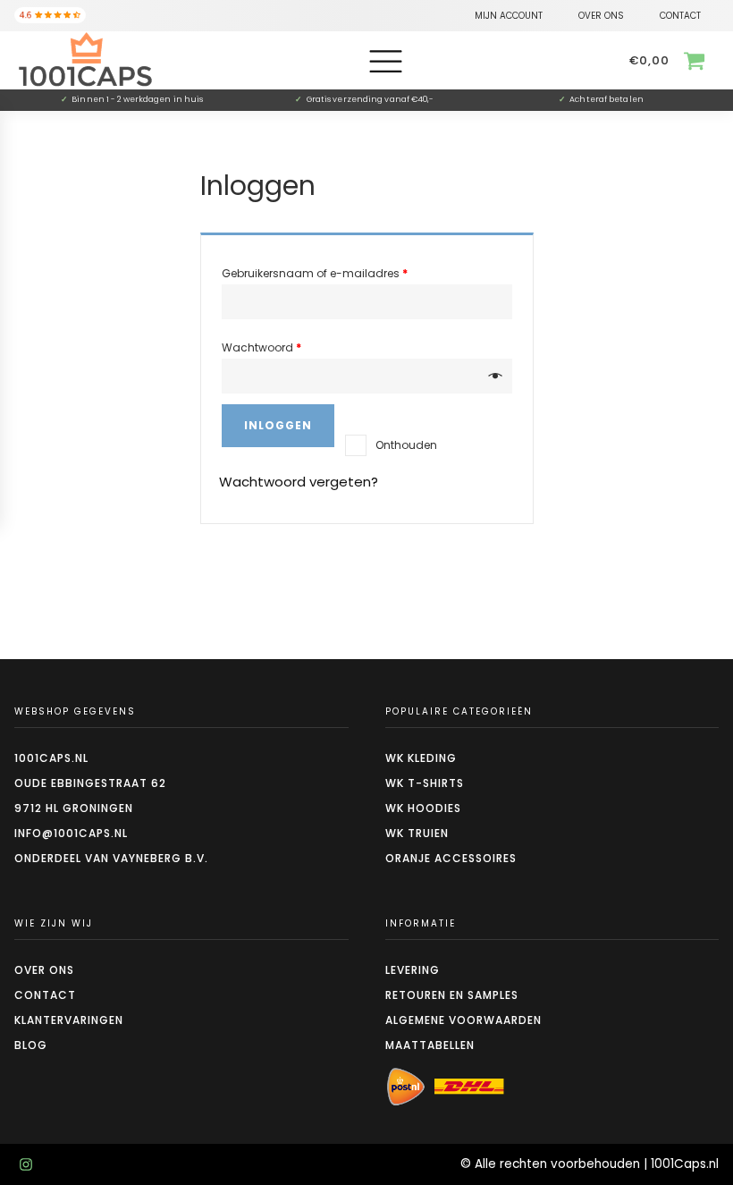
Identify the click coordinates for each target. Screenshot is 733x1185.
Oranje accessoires (451, 858)
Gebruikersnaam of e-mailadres (315, 273)
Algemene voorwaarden (463, 1020)
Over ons (44, 970)
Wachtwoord (261, 347)
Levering (412, 970)
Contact (45, 995)
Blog (30, 1045)
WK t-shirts (424, 783)
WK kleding (421, 758)
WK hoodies (423, 808)
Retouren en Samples (451, 995)
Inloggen (278, 425)
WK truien (417, 833)
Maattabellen (430, 1045)
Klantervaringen (68, 1020)
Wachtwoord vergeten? (298, 481)
